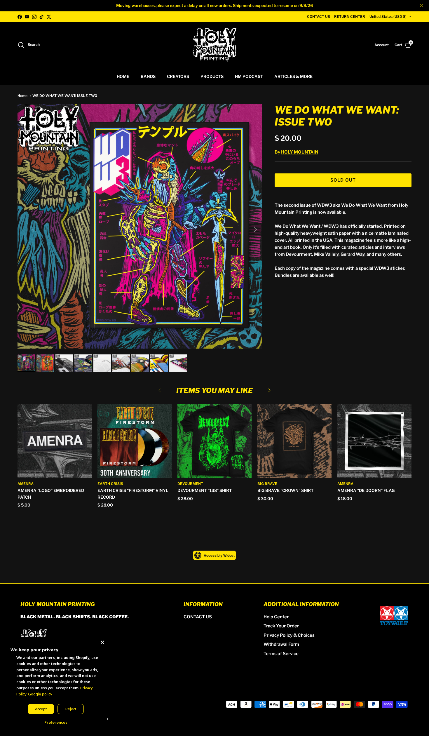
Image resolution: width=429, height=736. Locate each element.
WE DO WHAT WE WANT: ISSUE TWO (64, 95)
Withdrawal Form (281, 644)
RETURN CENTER (349, 16)
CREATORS (178, 76)
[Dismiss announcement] (421, 5)
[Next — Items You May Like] (269, 390)
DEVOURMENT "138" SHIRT (204, 490)
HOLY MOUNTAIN (299, 152)
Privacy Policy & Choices (289, 635)
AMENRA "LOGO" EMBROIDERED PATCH (51, 493)
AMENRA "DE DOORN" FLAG (366, 490)
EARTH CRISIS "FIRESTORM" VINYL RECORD (132, 493)
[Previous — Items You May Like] (159, 390)
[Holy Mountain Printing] (214, 45)
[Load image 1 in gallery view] (140, 226)
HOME (123, 76)
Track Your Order (281, 626)
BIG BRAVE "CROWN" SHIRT (285, 490)
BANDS (148, 76)
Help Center (276, 617)
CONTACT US (318, 16)
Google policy (40, 694)
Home (22, 95)
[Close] (102, 641)
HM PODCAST (249, 76)
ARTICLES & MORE (293, 76)
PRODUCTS (212, 76)
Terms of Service (281, 653)
